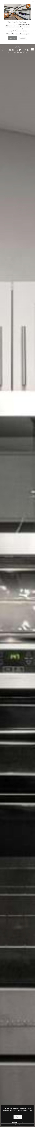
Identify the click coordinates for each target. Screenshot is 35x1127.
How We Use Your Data (17, 1122)
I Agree (18, 1117)
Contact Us (17, 1124)
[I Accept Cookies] (32, 1107)
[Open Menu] (32, 49)
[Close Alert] (33, 2)
